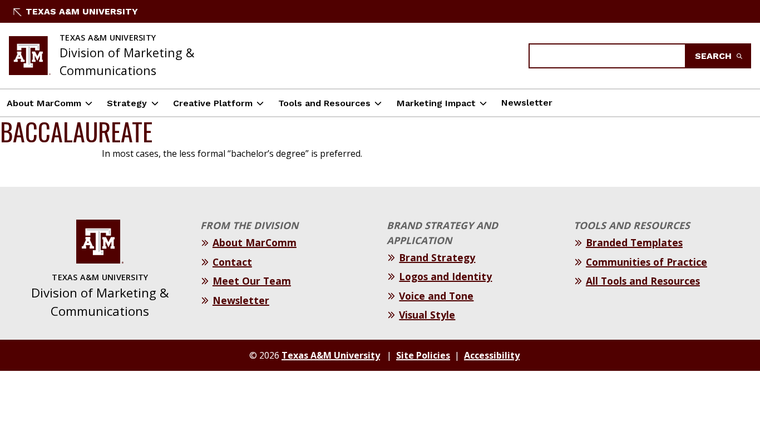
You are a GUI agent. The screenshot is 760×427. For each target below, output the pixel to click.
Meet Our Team (252, 280)
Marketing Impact (436, 103)
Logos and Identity (445, 276)
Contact (232, 262)
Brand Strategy (437, 257)
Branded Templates (634, 242)
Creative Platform (213, 103)
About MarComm (44, 103)
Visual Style (427, 314)
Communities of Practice (646, 262)
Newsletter (526, 102)
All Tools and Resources (643, 280)
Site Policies (423, 355)
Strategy (127, 103)
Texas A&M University (82, 11)
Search (714, 56)
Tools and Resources (324, 103)
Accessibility (492, 355)
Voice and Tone (436, 295)
